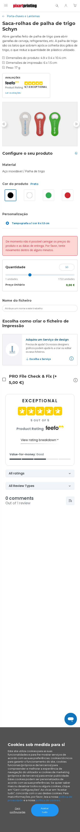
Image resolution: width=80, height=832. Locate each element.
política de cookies (48, 800)
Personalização (15, 214)
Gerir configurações (17, 810)
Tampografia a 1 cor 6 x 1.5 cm (30, 223)
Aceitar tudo (45, 810)
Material (9, 165)
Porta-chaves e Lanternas (23, 16)
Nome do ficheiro (16, 300)
